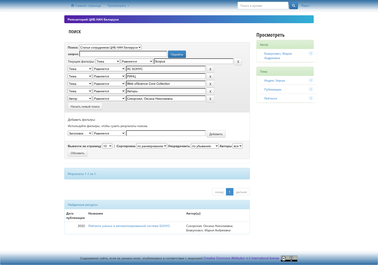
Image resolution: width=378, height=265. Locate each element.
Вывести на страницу (84, 146)
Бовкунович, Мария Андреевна (278, 55)
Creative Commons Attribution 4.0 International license (241, 258)
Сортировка (126, 146)
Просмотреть (117, 5)
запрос (73, 54)
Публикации (272, 89)
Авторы (226, 146)
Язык (304, 5)
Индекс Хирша (274, 80)
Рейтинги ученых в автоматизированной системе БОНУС (129, 225)
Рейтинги (270, 98)
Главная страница (87, 5)
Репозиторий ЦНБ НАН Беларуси (93, 19)
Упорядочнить (179, 146)
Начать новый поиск (85, 106)
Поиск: (73, 47)
